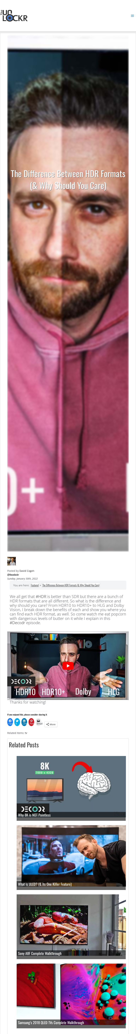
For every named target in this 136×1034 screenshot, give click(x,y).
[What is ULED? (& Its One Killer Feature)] (71, 855)
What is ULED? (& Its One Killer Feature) (45, 884)
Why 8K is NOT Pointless (34, 815)
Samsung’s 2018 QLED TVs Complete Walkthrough (51, 1022)
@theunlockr (13, 574)
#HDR (41, 596)
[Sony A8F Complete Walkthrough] (71, 924)
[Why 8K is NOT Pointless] (71, 786)
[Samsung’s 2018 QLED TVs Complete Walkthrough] (71, 994)
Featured (35, 585)
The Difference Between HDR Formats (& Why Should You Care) (71, 585)
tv (26, 733)
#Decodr (17, 622)
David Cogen (26, 570)
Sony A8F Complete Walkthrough (39, 953)
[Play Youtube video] (68, 666)
